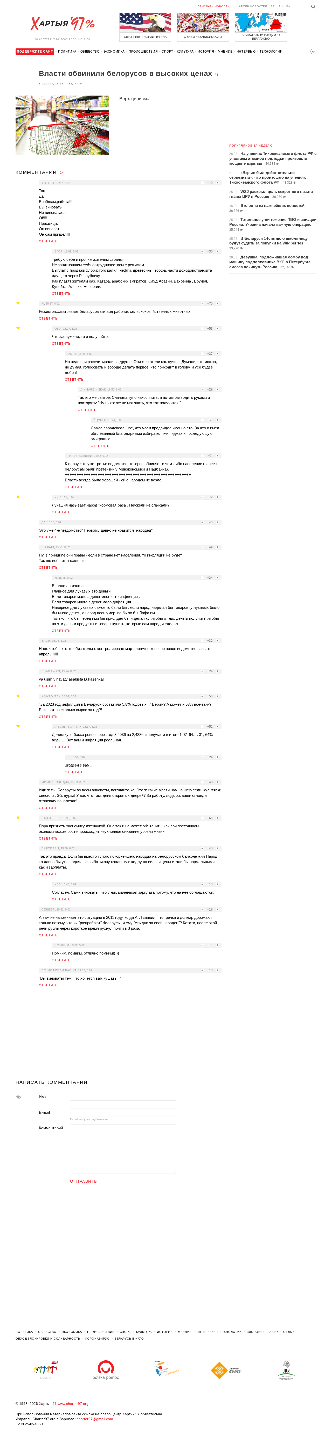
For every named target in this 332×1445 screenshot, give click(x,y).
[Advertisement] (119, 1035)
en (288, 6)
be (273, 6)
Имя (42, 1097)
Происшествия (143, 51)
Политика (67, 51)
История (206, 51)
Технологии (271, 51)
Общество (90, 51)
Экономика (114, 51)
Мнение (225, 51)
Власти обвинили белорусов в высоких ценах (125, 73)
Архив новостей (253, 6)
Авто (273, 1331)
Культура (185, 51)
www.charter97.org (73, 1403)
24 (216, 75)
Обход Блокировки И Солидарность (48, 1338)
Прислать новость (214, 6)
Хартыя (62, 24)
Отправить (83, 1181)
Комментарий (51, 1128)
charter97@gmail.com (95, 1419)
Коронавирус (97, 1338)
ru (281, 6)
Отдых (289, 1331)
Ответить (48, 241)
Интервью (246, 51)
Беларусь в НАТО (129, 1338)
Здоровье (255, 1331)
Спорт (167, 51)
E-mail (44, 1112)
